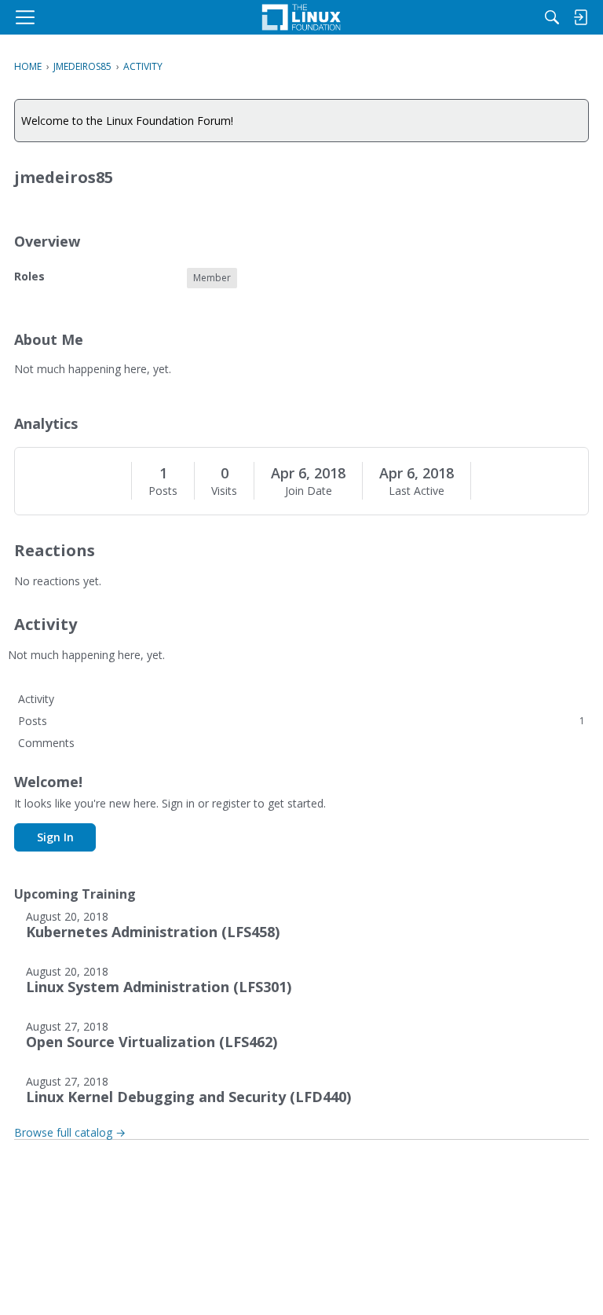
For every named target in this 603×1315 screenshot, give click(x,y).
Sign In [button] (55, 837)
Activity (36, 698)
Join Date (308, 491)
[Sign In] (580, 17)
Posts (162, 491)
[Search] (552, 17)
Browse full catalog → (70, 1132)
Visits (224, 491)
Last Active (416, 491)
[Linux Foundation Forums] (301, 17)
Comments (46, 742)
